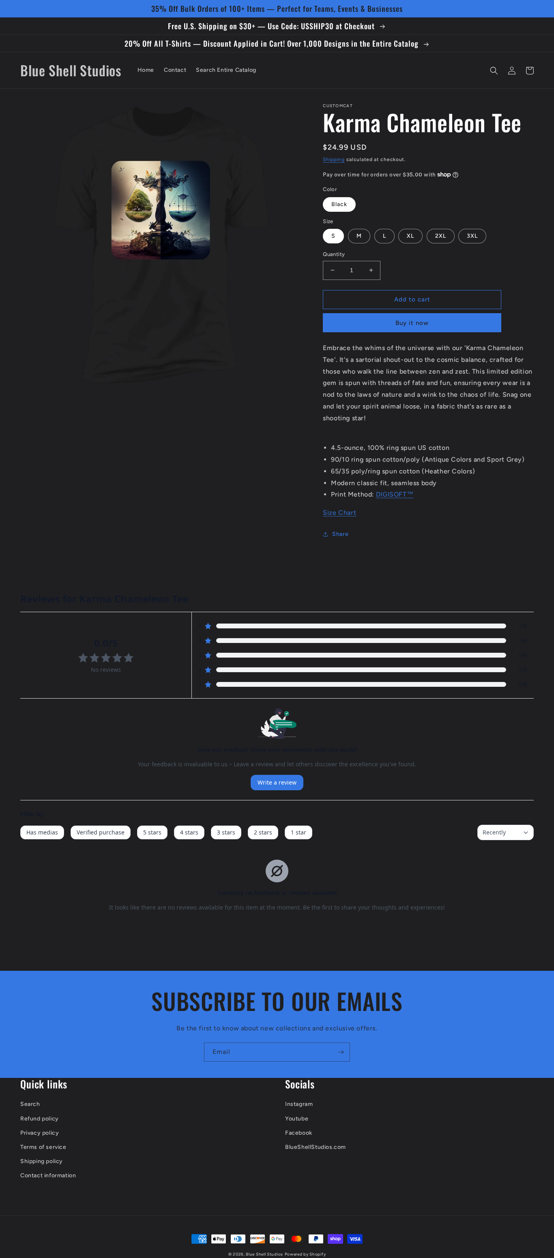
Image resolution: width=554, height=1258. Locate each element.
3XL (472, 235)
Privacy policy (39, 1132)
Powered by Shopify (305, 1254)
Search (30, 1104)
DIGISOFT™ (394, 494)
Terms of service (43, 1147)
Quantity (334, 254)
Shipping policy (41, 1161)
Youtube (296, 1118)
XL (410, 235)
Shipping (334, 159)
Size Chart (339, 512)
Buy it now (412, 323)
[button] (494, 71)
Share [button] (340, 534)
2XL (440, 235)
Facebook (298, 1132)
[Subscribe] (341, 1052)
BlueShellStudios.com (315, 1147)
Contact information (48, 1175)
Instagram (299, 1104)
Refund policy (39, 1118)
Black (339, 204)
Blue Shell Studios (264, 1254)
